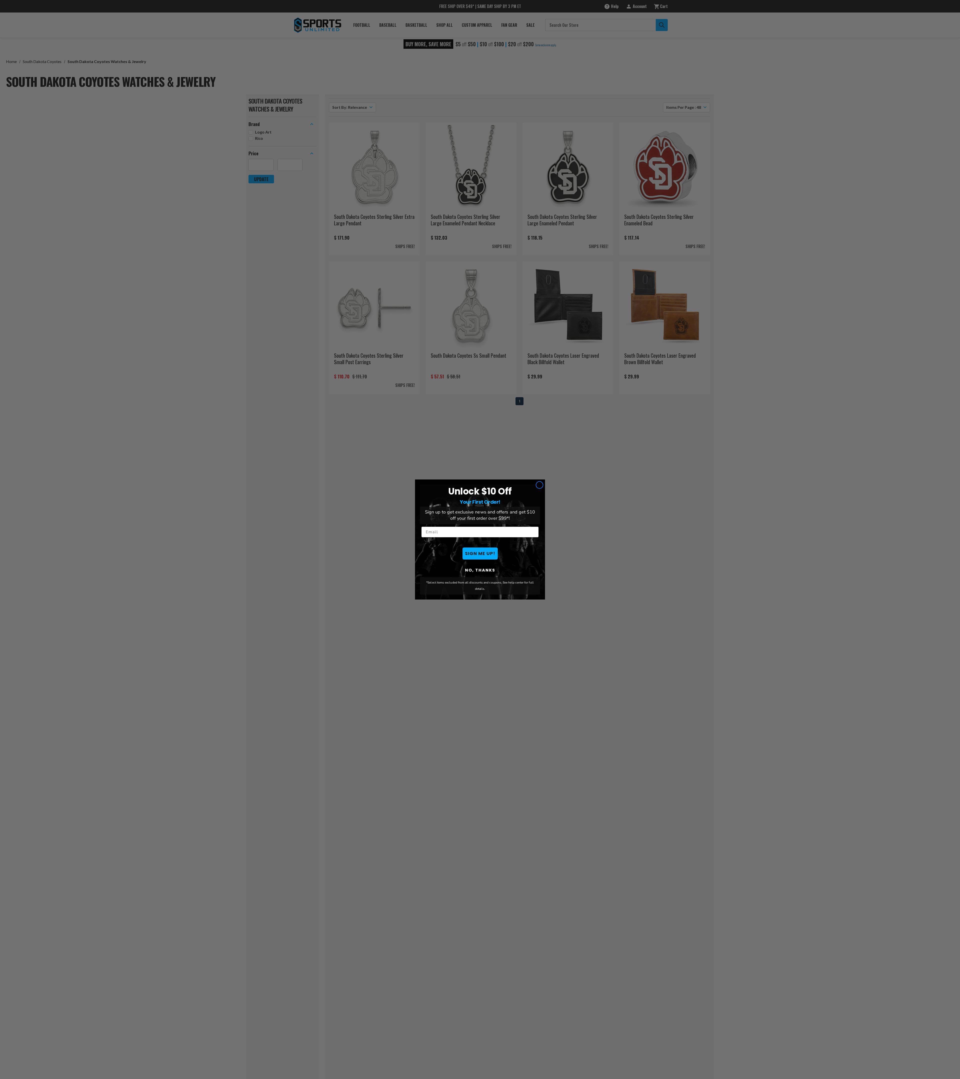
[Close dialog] (539, 485)
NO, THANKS (480, 570)
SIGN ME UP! (480, 553)
